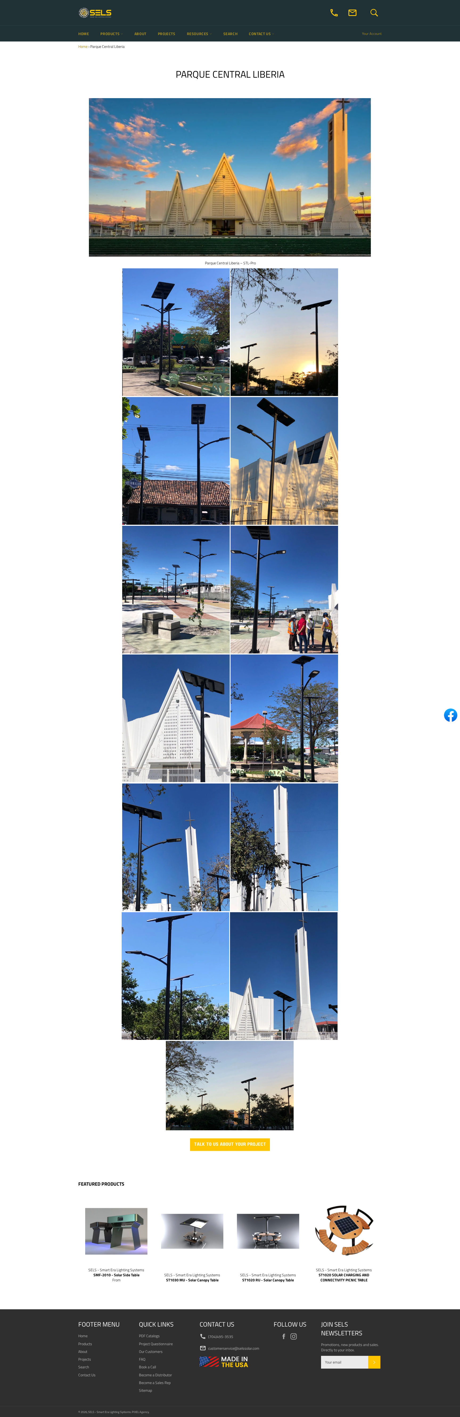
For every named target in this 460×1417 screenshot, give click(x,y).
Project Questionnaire (156, 1344)
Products (110, 33)
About (140, 33)
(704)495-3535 (216, 1337)
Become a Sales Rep (155, 1382)
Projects (166, 33)
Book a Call (147, 1367)
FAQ (142, 1359)
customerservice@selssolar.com (229, 1348)
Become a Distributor (155, 1375)
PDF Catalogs (149, 1336)
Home (83, 33)
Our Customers (151, 1351)
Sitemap (145, 1390)
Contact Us (260, 33)
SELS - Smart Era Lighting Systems (109, 1412)
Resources (198, 33)
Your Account (372, 33)
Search (230, 33)
